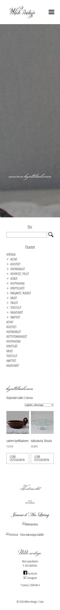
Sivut (41, 602)
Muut (13, 298)
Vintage (11, 254)
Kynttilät (11, 346)
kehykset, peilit (19, 274)
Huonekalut (17, 269)
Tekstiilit (15, 307)
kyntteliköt (17, 288)
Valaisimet (16, 312)
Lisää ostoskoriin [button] (17, 458)
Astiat (13, 259)
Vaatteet (15, 317)
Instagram (32, 578)
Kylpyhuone (17, 283)
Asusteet (15, 264)
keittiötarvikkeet (16, 336)
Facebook (32, 573)
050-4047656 (31, 565)
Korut (13, 278)
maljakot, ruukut (20, 293)
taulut (14, 303)
